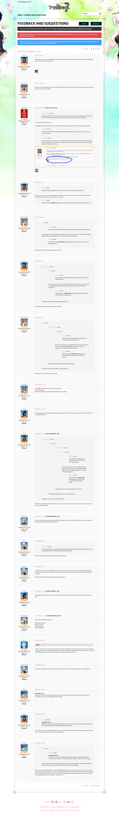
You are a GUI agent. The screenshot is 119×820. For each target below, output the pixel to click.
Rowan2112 (24, 83)
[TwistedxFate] (24, 620)
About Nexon (77, 810)
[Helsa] (24, 60)
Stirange (24, 689)
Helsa (24, 55)
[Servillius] (24, 571)
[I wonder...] (24, 418)
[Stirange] (24, 694)
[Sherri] (36, 170)
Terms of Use (68, 810)
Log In (83, 24)
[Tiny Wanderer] (26, 575)
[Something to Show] (22, 525)
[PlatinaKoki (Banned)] (24, 113)
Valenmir (24, 640)
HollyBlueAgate (46, 113)
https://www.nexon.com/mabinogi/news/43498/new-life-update (73, 28)
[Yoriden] (24, 413)
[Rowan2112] (24, 88)
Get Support (51, 810)
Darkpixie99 (24, 516)
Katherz (44, 188)
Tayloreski (44, 138)
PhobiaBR (44, 129)
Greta (24, 541)
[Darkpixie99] (24, 521)
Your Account (43, 810)
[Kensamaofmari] (24, 221)
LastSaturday (24, 664)
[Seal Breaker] (26, 393)
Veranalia (24, 384)
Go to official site (23, 2)
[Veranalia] (24, 389)
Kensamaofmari (24, 217)
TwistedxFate (24, 615)
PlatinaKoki (24, 107)
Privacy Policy (59, 810)
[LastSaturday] (24, 669)
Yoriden (24, 409)
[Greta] (24, 545)
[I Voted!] (24, 64)
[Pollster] (26, 64)
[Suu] (36, 71)
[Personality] (24, 393)
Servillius (24, 566)
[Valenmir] (24, 645)
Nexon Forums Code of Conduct (55, 41)
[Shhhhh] (22, 64)
